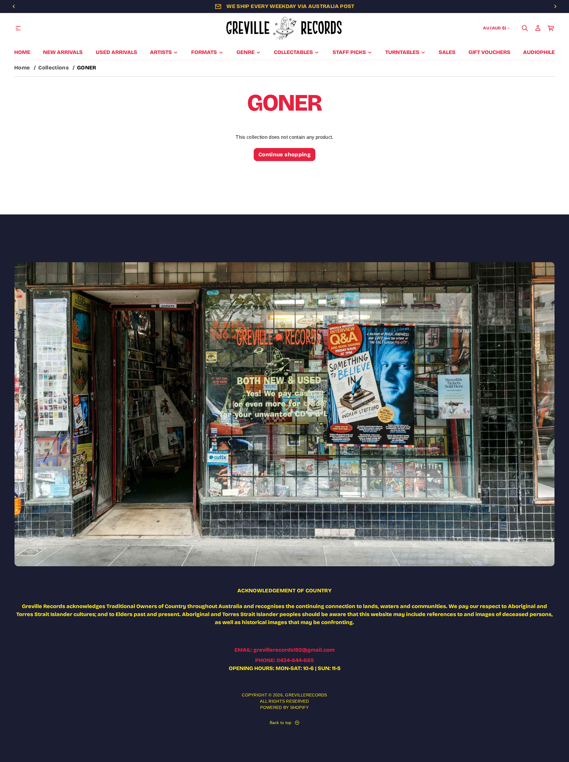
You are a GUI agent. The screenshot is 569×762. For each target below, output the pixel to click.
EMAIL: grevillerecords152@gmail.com (284, 650)
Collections (53, 67)
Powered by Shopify (284, 707)
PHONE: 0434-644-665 (284, 660)
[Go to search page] (524, 28)
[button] (524, 28)
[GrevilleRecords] (284, 28)
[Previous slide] (13, 6)
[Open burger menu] (18, 28)
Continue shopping (284, 154)
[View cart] (550, 28)
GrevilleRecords (306, 695)
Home (22, 67)
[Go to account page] (537, 28)
